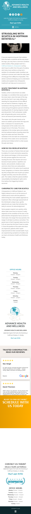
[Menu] (15, 511)
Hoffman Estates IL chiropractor (11, 66)
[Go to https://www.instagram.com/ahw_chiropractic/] (18, 14)
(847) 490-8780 (15, 23)
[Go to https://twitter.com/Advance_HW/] (13, 14)
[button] (15, 417)
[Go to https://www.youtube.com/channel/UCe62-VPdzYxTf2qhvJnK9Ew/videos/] (16, 14)
